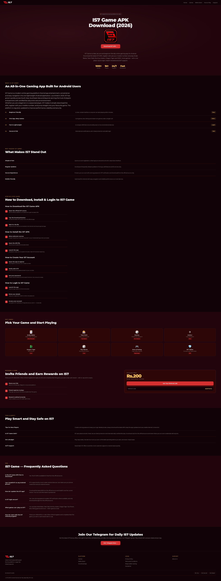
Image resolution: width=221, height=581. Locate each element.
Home (185, 2)
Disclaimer (128, 566)
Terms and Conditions (131, 561)
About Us (174, 559)
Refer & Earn (198, 2)
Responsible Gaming (131, 563)
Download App (82, 563)
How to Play (207, 2)
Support (215, 2)
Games (191, 2)
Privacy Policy (129, 559)
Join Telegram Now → (111, 543)
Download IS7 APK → (110, 46)
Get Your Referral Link (170, 383)
